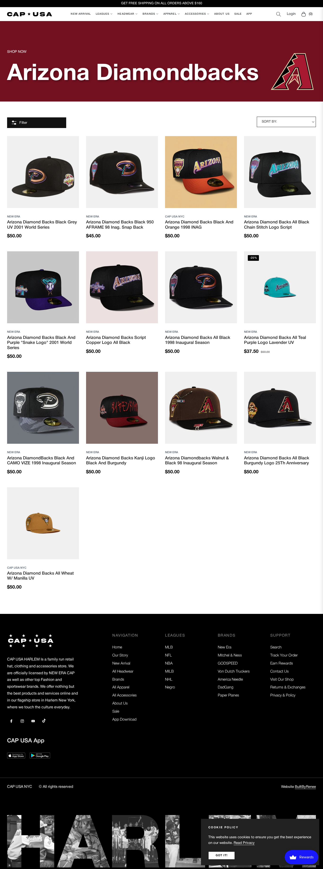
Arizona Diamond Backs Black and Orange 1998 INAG (199, 224)
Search (276, 647)
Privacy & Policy (282, 695)
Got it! (221, 855)
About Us (120, 703)
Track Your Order (284, 655)
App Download (124, 719)
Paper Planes (228, 695)
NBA (169, 663)
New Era (13, 216)
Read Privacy (244, 843)
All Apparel (120, 687)
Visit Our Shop (282, 679)
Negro (170, 687)
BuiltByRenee (305, 787)
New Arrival (121, 663)
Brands (118, 679)
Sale (115, 711)
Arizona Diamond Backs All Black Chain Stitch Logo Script (276, 224)
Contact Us (279, 671)
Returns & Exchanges (288, 687)
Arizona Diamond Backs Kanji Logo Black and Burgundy (120, 460)
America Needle (230, 679)
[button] (278, 14)
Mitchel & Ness (230, 655)
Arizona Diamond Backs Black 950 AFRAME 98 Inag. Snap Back (120, 224)
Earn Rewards (281, 663)
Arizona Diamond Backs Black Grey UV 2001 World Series (42, 224)
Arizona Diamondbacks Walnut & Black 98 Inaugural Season (197, 460)
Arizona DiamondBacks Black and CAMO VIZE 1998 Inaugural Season (41, 460)
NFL (168, 655)
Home (117, 647)
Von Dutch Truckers (234, 671)
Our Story (120, 655)
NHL (168, 679)
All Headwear (122, 671)
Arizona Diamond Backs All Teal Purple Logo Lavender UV (275, 340)
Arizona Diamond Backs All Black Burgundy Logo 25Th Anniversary (276, 460)
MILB (169, 671)
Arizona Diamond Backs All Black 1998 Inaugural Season (197, 340)
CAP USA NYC (174, 216)
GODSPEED (228, 663)
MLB (169, 647)
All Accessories (124, 695)
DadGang (225, 687)
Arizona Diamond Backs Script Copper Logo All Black (116, 340)
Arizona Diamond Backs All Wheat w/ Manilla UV (40, 576)
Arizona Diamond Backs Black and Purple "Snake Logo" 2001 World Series (41, 343)
